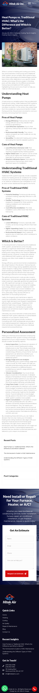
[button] (16, 573)
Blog (4, 629)
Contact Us (6, 632)
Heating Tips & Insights (9, 35)
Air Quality (5, 623)
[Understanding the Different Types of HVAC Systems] (19, 460)
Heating (5, 618)
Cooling (4, 620)
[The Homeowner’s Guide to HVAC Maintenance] (19, 454)
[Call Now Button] (34, 689)
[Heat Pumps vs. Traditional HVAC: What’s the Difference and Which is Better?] (19, 448)
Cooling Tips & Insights (28, 33)
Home (4, 615)
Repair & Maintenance (9, 626)
